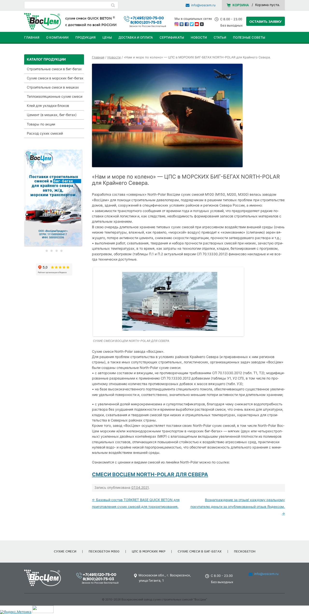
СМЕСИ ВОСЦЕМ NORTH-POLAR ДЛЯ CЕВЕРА (150, 474)
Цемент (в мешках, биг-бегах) (52, 115)
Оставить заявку (265, 21)
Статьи (220, 37)
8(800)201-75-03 (146, 22)
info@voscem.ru (203, 5)
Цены (107, 37)
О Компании (57, 37)
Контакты (33, 49)
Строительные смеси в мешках (53, 87)
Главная (31, 37)
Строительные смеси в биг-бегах (54, 69)
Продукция (85, 37)
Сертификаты (172, 37)
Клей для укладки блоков (48, 105)
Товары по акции (41, 124)
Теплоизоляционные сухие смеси (54, 96)
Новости (199, 37)
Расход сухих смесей (45, 133)
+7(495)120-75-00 (147, 18)
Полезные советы (249, 37)
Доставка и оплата (136, 37)
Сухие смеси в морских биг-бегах (55, 78)
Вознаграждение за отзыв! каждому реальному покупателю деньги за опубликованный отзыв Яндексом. (237, 506)
